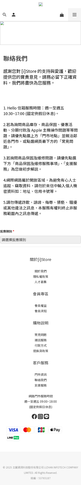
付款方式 (41, 345)
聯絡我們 (41, 380)
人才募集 (41, 282)
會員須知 (41, 311)
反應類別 (7, 231)
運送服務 (41, 340)
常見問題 (41, 334)
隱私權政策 (40, 276)
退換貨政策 (40, 351)
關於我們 (41, 271)
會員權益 (41, 305)
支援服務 (41, 385)
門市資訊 (41, 374)
